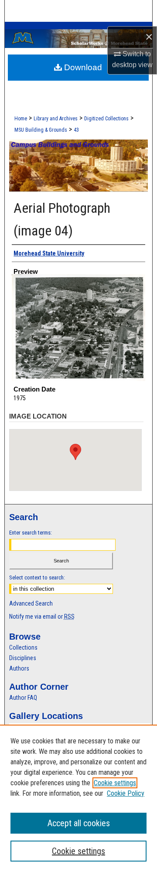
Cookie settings (115, 783)
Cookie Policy (125, 793)
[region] (78, 798)
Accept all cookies (79, 823)
